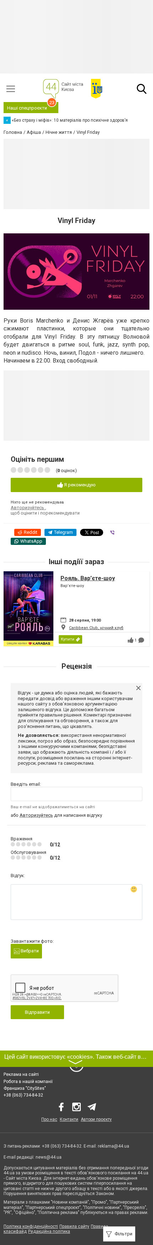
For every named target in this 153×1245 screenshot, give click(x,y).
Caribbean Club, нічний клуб (96, 628)
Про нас (49, 1119)
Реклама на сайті (21, 1074)
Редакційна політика (49, 1231)
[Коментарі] (141, 640)
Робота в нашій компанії (28, 1081)
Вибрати (29, 950)
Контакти (69, 1119)
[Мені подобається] (130, 640)
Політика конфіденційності (31, 1226)
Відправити (37, 1012)
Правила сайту (74, 1226)
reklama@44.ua (113, 1146)
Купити (67, 639)
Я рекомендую (79, 484)
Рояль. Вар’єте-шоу (87, 578)
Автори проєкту (96, 1119)
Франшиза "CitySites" (25, 1088)
